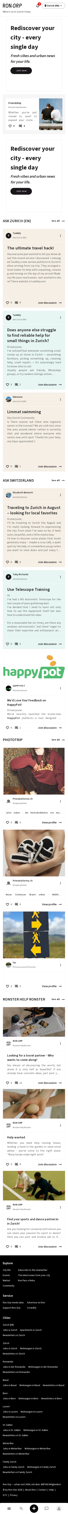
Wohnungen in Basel (29, 1385)
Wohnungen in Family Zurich (41, 1467)
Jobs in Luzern (10, 1412)
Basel (6, 1380)
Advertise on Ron (36, 1302)
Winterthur (8, 1443)
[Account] (59, 1508)
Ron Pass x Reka (26, 1280)
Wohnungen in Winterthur (38, 1448)
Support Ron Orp (11, 1308)
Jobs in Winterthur (12, 1448)
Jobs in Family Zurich (13, 1467)
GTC (5, 1495)
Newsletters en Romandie (16, 1372)
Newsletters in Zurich (14, 1335)
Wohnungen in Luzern (32, 1412)
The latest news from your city (34, 1275)
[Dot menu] (60, 235)
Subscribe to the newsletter (32, 1270)
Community (8, 1286)
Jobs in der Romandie (14, 1367)
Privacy (14, 1495)
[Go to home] (12, 6)
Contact (42, 1490)
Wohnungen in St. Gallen (35, 1430)
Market (6, 1280)
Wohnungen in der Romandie (43, 1367)
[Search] (21, 1508)
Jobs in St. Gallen (12, 1430)
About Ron (30, 1490)
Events (6, 1275)
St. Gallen (8, 1425)
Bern (5, 1393)
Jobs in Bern (9, 1398)
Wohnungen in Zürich (30, 1348)
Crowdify (31, 1308)
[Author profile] (8, 399)
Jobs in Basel (10, 1385)
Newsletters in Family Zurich (17, 1472)
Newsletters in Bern (51, 1398)
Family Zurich (9, 1462)
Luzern (6, 1406)
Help (51, 1490)
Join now (21, 70)
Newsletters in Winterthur (16, 1454)
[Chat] (46, 1508)
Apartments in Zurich (31, 1330)
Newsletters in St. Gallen (15, 1435)
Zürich (6, 1343)
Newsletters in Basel (53, 1385)
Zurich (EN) (8, 1325)
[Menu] (9, 1508)
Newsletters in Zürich (14, 1353)
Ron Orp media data (13, 1302)
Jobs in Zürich (10, 1348)
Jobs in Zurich (10, 1330)
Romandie (8, 1361)
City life (7, 1270)
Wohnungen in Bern (28, 1398)
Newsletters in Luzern (14, 1417)
